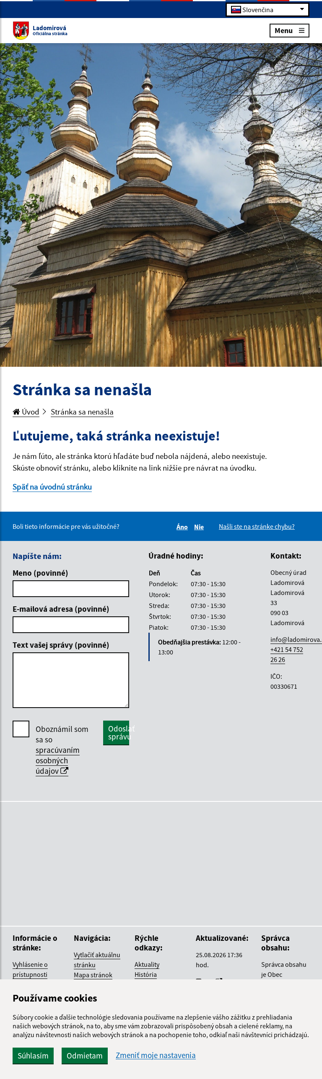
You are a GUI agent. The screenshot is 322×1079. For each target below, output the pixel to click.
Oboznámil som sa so (62, 750)
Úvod (29, 412)
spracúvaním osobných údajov (58, 760)
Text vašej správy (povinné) (61, 645)
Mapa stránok (93, 975)
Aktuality (147, 964)
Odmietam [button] (85, 1056)
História (146, 974)
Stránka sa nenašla (82, 412)
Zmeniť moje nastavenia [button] (156, 1055)
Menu (284, 30)
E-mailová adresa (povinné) (61, 609)
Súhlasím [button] (33, 1056)
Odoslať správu (118, 733)
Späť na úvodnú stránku (52, 487)
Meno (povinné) (40, 573)
